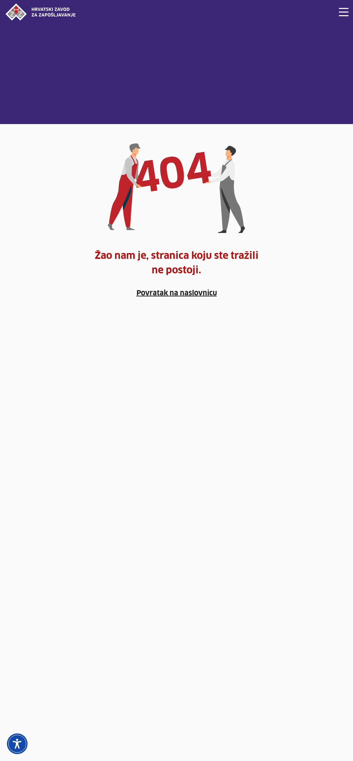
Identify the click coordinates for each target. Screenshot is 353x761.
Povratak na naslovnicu (177, 293)
